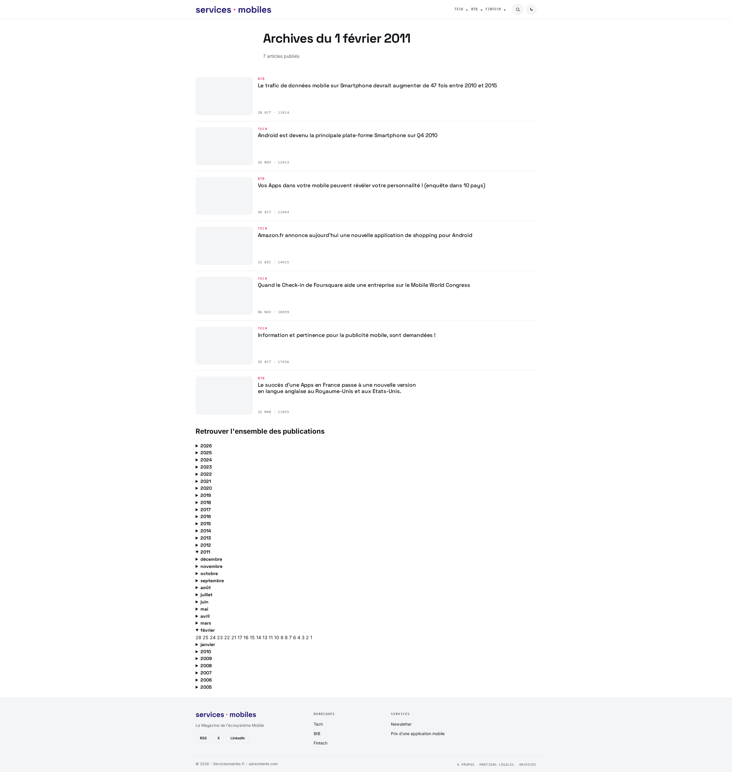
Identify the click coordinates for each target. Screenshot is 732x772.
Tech (458, 9)
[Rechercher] (517, 9)
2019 (205, 495)
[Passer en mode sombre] (531, 9)
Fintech (493, 9)
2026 (206, 446)
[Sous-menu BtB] (481, 9)
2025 (206, 453)
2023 (206, 467)
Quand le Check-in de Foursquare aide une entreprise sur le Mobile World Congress (364, 285)
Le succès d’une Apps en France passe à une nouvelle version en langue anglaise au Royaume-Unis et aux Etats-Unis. (337, 388)
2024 (206, 460)
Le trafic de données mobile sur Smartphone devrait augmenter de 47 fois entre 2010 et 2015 (377, 85)
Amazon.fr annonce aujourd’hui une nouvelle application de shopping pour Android (365, 235)
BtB (474, 9)
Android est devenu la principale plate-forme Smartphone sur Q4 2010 (347, 135)
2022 (206, 474)
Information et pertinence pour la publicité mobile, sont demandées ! (346, 335)
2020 (206, 488)
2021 (205, 481)
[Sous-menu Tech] (467, 9)
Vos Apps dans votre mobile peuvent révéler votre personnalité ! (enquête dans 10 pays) (371, 185)
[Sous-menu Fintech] (505, 9)
